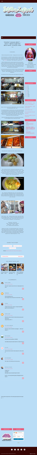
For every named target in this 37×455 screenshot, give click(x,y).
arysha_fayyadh (8, 367)
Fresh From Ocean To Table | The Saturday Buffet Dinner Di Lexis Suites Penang (30, 133)
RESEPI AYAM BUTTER (28, 109)
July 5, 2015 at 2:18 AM (8, 294)
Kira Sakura (7, 335)
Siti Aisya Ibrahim (9, 325)
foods (9, 250)
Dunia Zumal (8, 282)
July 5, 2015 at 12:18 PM (8, 315)
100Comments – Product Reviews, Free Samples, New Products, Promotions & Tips (30, 128)
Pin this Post (13, 248)
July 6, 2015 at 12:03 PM (8, 337)
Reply (23, 288)
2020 (27, 90)
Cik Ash (6, 347)
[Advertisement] (18, 27)
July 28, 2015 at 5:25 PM (8, 368)
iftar (10, 250)
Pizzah (6, 303)
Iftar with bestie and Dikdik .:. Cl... (12, 273)
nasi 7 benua (14, 250)
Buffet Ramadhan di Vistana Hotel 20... (20, 273)
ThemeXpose (6, 453)
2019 (27, 91)
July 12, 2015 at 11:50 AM (9, 359)
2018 (27, 93)
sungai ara (20, 250)
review (17, 250)
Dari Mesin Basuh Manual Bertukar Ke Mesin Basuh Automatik (29, 124)
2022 (27, 87)
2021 (27, 88)
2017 (27, 94)
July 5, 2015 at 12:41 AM (8, 284)
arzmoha (7, 293)
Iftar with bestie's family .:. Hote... (4, 273)
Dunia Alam (7, 313)
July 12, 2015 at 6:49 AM (8, 349)
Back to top (32, 453)
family (7, 250)
